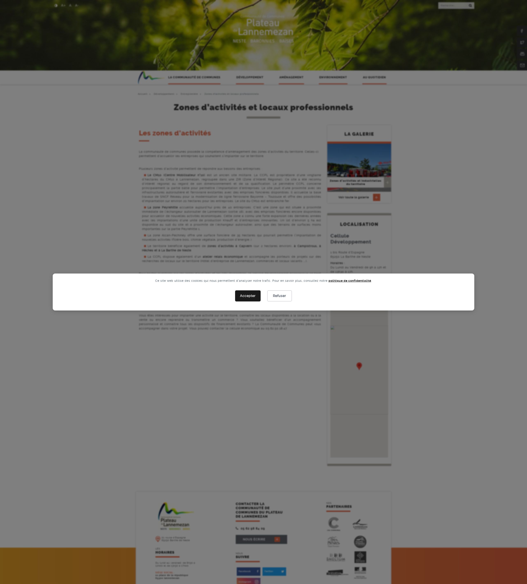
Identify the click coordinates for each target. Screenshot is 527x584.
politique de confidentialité (350, 280)
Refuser (279, 296)
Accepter (248, 296)
